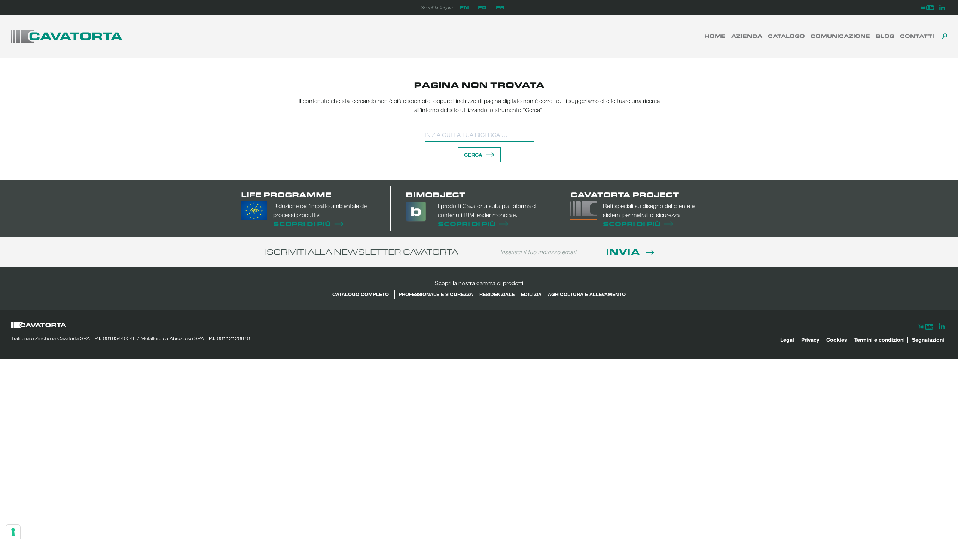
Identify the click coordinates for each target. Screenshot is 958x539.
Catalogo (786, 36)
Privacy (810, 340)
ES (500, 7)
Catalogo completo (360, 294)
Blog (885, 36)
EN (464, 7)
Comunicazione (840, 36)
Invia (624, 251)
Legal (787, 340)
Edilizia (531, 294)
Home (715, 36)
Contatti (917, 36)
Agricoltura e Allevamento (587, 294)
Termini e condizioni (879, 340)
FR (482, 7)
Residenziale (497, 294)
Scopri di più (302, 224)
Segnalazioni (928, 340)
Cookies (836, 340)
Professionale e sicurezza (436, 294)
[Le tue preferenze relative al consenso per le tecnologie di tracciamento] (13, 532)
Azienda (746, 36)
